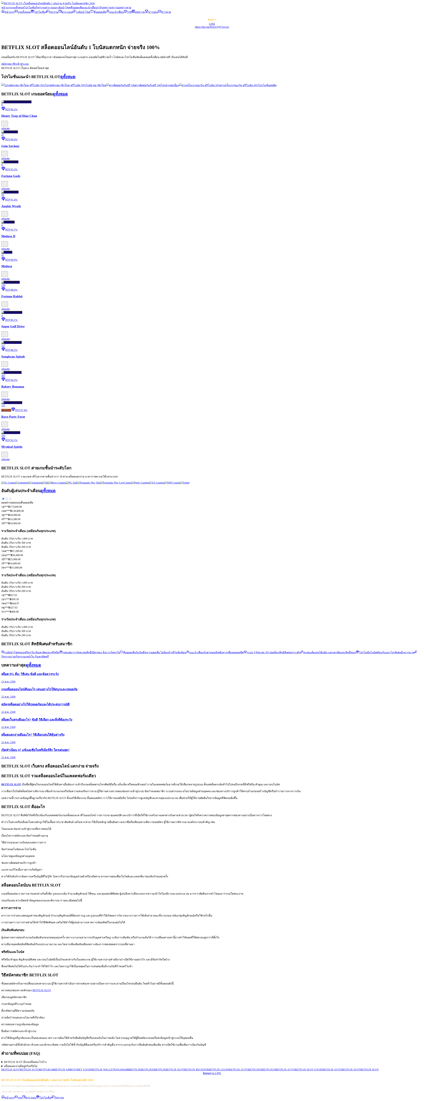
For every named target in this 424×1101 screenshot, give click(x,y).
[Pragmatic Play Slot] (88, 482)
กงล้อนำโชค (63, 7)
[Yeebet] (184, 482)
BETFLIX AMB (63, 1069)
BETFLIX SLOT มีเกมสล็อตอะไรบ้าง (25, 1062)
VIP (99, 7)
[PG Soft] (71, 482)
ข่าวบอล (117, 7)
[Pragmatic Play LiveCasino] (115, 482)
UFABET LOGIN (81, 1069)
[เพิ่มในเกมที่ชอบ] (4, 123)
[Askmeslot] (35, 482)
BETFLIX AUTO (29, 1069)
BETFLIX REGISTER (196, 1069)
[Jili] (45, 482)
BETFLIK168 (46, 1069)
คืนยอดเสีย (77, 7)
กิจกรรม (40, 7)
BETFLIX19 (269, 1069)
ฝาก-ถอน (50, 7)
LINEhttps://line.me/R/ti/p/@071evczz (212, 25)
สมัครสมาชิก (9, 64)
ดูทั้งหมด (68, 77)
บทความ (107, 7)
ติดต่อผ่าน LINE (212, 1073)
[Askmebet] (21, 482)
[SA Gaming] (156, 482)
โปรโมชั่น (30, 7)
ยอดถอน (16, 502)
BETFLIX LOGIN (219, 1069)
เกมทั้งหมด (17, 7)
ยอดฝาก (6, 502)
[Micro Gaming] (57, 482)
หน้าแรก (6, 7)
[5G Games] (8, 482)
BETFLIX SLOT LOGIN (308, 1069)
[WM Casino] (172, 482)
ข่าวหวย (126, 7)
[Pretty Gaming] (140, 482)
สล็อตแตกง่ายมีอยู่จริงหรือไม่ (20, 1066)
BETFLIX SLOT (41, 990)
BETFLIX (135, 1069)
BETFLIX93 (147, 1069)
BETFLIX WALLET (102, 1069)
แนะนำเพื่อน (90, 7)
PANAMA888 (122, 1069)
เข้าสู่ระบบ (23, 64)
